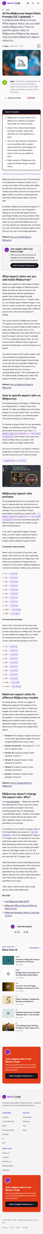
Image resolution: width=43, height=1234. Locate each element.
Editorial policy (7, 1166)
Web (7, 10)
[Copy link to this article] (39, 46)
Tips (24, 1126)
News (4, 1126)
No (27, 932)
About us (5, 1153)
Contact (5, 1157)
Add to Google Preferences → (24, 265)
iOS (3, 1143)
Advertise (5, 1170)
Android (5, 1134)
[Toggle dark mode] (38, 3)
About (18, 1228)
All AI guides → (35, 948)
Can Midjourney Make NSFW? (17, 901)
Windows (26, 1121)
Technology (27, 1117)
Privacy (4, 1228)
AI (3, 10)
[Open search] (32, 3)
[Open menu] (28, 3)
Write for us (6, 1161)
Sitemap (25, 1228)
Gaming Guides (8, 1130)
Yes (18, 932)
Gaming (5, 1117)
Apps (25, 1130)
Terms (11, 1228)
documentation (13, 801)
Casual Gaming (8, 1121)
